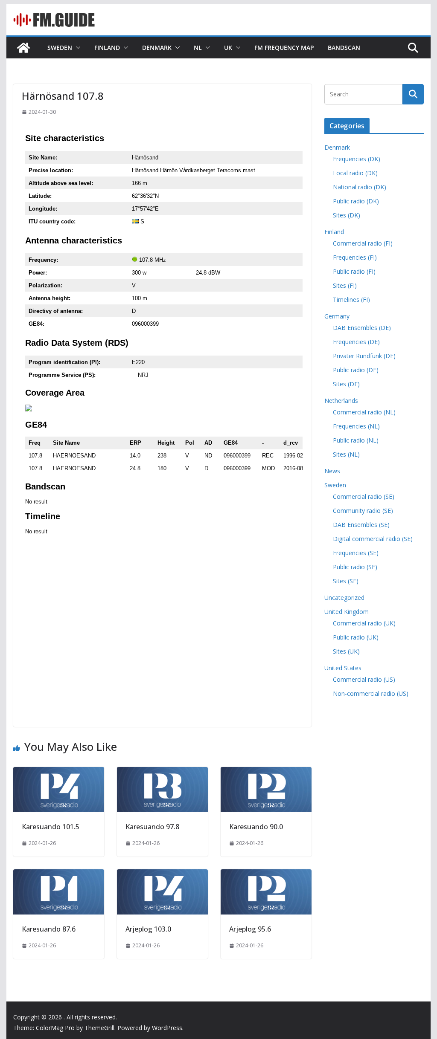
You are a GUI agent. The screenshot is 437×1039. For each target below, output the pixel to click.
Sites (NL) (346, 454)
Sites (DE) (346, 384)
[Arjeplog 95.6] (266, 875)
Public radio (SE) (355, 567)
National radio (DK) (359, 187)
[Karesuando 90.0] (266, 773)
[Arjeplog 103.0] (162, 875)
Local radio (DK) (355, 173)
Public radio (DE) (356, 370)
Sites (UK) (346, 651)
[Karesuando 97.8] (162, 773)
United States (342, 668)
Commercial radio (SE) (363, 496)
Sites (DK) (346, 215)
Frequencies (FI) (355, 257)
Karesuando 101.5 (50, 826)
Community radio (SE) (363, 510)
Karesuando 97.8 (152, 826)
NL (198, 47)
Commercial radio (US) (364, 679)
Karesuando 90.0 (256, 826)
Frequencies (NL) (356, 426)
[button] (76, 48)
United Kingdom (346, 612)
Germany (337, 316)
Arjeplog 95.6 (250, 929)
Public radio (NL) (356, 440)
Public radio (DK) (356, 201)
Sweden (59, 47)
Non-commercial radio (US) (370, 693)
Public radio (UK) (356, 637)
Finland (107, 47)
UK (228, 47)
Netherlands (341, 400)
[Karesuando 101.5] (58, 773)
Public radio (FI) (354, 271)
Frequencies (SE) (356, 553)
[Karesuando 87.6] (58, 875)
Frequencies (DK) (356, 159)
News (332, 471)
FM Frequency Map (284, 47)
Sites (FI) (345, 285)
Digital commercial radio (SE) (373, 539)
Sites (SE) (345, 581)
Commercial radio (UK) (364, 623)
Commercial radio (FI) (363, 243)
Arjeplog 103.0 (148, 929)
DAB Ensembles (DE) (362, 328)
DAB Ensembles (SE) (361, 525)
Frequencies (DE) (356, 342)
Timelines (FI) (351, 299)
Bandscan (344, 47)
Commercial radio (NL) (364, 412)
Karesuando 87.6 (49, 929)
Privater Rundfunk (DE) (364, 356)
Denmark (157, 47)
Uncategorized (344, 597)
